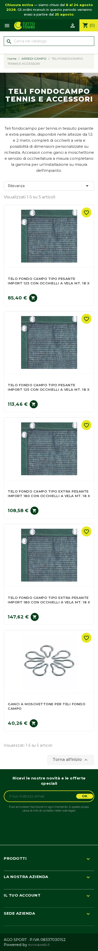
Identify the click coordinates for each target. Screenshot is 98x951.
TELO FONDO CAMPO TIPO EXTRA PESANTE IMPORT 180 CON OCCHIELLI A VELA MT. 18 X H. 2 (49, 602)
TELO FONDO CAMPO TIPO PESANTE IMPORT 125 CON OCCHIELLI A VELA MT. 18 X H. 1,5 (48, 283)
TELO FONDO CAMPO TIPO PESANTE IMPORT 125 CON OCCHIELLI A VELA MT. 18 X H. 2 (48, 389)
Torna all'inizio (71, 760)
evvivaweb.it (39, 944)
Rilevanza (49, 186)
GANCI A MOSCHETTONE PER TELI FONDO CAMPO (46, 706)
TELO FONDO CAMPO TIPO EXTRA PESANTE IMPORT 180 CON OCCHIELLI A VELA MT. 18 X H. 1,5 (49, 495)
